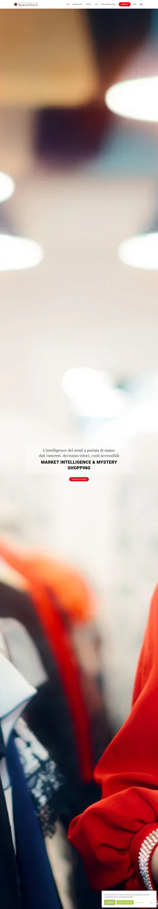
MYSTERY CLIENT (77, 4)
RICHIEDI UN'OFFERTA (79, 479)
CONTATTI (124, 4)
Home (68, 4)
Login (134, 4)
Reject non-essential (125, 902)
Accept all (110, 902)
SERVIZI (88, 4)
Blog (96, 4)
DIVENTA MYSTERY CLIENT (108, 4)
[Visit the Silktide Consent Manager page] (151, 902)
